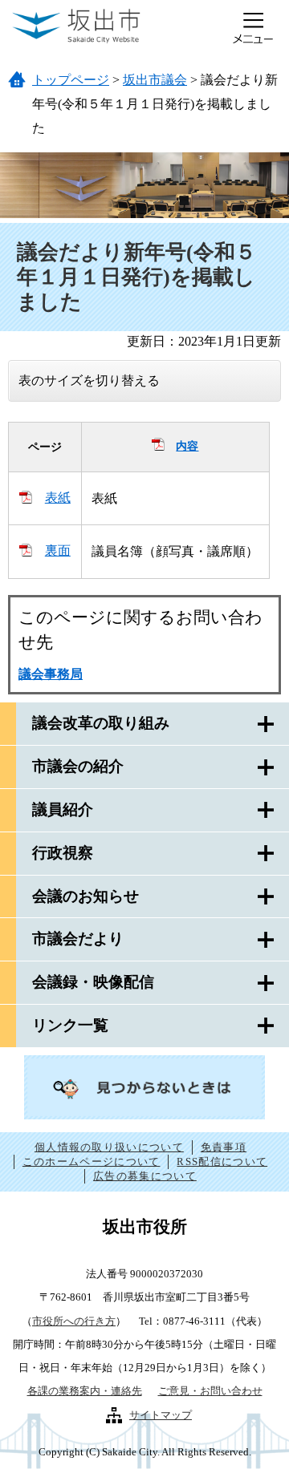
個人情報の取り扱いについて (109, 1147)
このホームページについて (91, 1161)
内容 (187, 445)
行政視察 (62, 852)
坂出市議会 (155, 80)
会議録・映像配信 (93, 981)
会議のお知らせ (85, 896)
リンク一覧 (70, 1025)
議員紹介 (62, 809)
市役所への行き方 (74, 1321)
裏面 (58, 550)
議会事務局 (50, 674)
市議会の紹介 (78, 766)
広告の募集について (145, 1176)
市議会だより (78, 938)
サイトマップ (160, 1415)
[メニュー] (253, 28)
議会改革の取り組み (100, 722)
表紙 (58, 497)
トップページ (70, 80)
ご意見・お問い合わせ (210, 1391)
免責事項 (223, 1147)
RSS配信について (222, 1161)
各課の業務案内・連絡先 (84, 1391)
